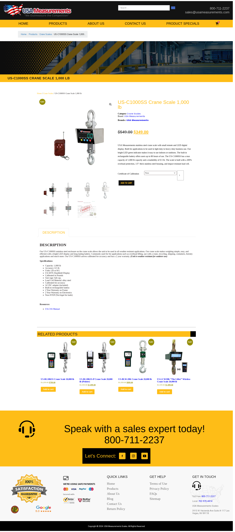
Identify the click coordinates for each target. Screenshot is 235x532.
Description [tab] (54, 232)
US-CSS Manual (52, 309)
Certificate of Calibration (128, 174)
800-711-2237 (208, 496)
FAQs (153, 493)
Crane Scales (48, 93)
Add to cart (126, 182)
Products (58, 23)
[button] (110, 104)
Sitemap (155, 499)
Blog (110, 499)
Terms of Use (158, 483)
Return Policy (116, 509)
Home (23, 23)
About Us (96, 23)
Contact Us (135, 23)
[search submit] (173, 7)
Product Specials (182, 23)
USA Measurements (134, 116)
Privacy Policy (159, 488)
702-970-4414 (205, 501)
